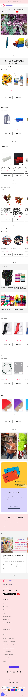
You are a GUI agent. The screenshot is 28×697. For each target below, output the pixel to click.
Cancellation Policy (7, 616)
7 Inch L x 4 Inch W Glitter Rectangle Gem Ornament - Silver (6, 127)
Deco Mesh (15, 50)
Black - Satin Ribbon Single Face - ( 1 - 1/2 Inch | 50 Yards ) (6, 337)
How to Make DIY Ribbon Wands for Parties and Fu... (13, 556)
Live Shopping (22, 11)
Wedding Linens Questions (9, 641)
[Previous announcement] (2, 1)
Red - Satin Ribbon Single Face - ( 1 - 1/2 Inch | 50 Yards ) (18, 337)
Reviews (5, 661)
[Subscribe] (23, 527)
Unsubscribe (6, 588)
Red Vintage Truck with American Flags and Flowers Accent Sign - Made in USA (6, 248)
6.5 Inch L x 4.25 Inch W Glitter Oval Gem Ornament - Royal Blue (18, 127)
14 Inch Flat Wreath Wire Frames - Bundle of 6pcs (6, 377)
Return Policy (6, 619)
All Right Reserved (15, 692)
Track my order (6, 657)
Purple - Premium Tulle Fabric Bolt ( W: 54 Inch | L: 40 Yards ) (18, 415)
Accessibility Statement (8, 654)
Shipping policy (22, 695)
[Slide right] (17, 55)
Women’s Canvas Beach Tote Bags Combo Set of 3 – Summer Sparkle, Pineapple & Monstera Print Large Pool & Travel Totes (18, 90)
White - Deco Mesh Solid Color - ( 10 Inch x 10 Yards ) (6, 168)
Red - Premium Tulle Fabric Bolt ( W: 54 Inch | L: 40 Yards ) (6, 415)
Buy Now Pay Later (7, 622)
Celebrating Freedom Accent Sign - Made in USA (18, 248)
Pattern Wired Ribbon (7, 287)
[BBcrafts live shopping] (18, 594)
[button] (20, 5)
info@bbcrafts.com (7, 584)
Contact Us (5, 606)
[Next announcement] (25, 1)
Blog (4, 612)
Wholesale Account (20, 9)
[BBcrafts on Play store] (12, 594)
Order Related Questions (8, 648)
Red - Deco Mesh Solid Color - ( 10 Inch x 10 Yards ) (18, 168)
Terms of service (14, 695)
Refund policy (23, 692)
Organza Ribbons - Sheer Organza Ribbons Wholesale (20, 289)
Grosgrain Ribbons (19, 309)
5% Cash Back (9, 9)
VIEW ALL (4, 110)
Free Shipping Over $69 (9, 11)
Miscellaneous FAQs (7, 651)
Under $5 (3, 50)
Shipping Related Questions (9, 644)
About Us (5, 603)
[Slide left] (11, 55)
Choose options (7, 97)
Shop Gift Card (14, 506)
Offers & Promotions (7, 626)
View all (14, 141)
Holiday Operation (7, 629)
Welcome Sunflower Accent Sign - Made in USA (6, 89)
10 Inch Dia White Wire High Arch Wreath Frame (18, 377)
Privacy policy (7, 695)
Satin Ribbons (4, 309)
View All (4, 69)
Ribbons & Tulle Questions (9, 638)
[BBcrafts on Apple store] (6, 594)
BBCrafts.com (8, 692)
